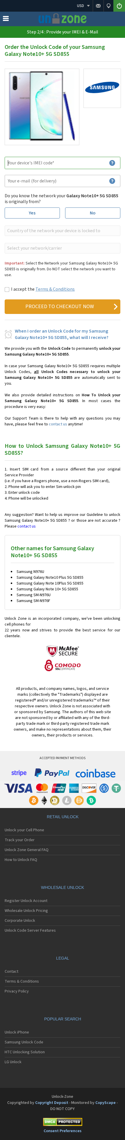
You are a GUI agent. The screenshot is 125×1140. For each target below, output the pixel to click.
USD (80, 6)
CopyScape (105, 1103)
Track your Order (20, 840)
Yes (32, 213)
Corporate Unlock (20, 921)
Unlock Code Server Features (30, 930)
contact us (58, 424)
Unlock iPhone (17, 1032)
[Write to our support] (98, 6)
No (93, 213)
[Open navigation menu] (6, 20)
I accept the (43, 289)
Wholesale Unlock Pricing (26, 911)
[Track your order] (108, 6)
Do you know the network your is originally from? (61, 199)
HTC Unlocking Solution (25, 1052)
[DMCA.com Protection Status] (62, 1123)
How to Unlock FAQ (21, 860)
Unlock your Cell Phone (24, 830)
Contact (11, 971)
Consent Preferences (62, 1131)
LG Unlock (13, 1062)
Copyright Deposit (51, 1103)
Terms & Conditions (55, 289)
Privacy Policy (17, 991)
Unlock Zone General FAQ (27, 850)
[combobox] (62, 230)
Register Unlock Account (26, 901)
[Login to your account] (119, 6)
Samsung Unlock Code (24, 1042)
